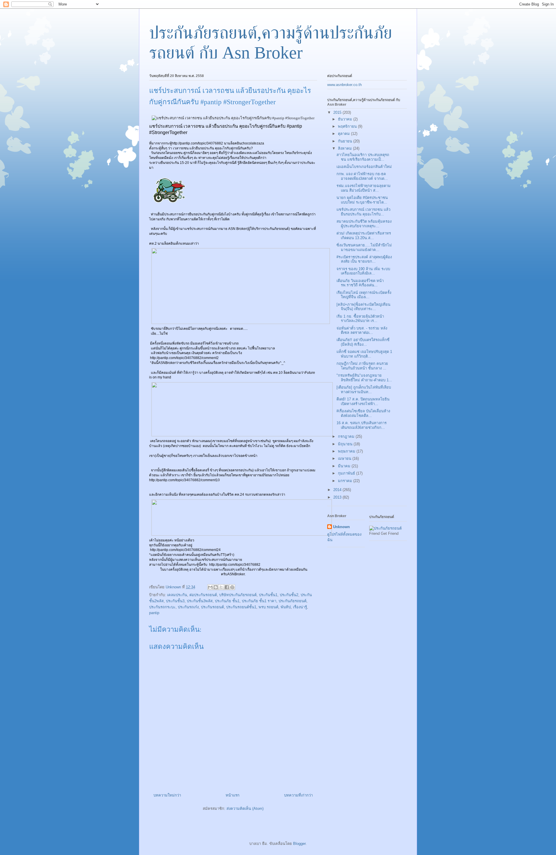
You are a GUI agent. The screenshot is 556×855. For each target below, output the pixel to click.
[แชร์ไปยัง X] (221, 587)
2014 (338, 490)
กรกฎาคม (347, 436)
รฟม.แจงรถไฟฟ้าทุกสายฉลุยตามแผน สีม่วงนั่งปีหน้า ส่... (363, 188)
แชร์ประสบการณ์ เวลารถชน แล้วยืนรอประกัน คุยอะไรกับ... (363, 211)
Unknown (341, 527)
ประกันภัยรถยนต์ (292, 601)
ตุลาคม (344, 133)
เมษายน (345, 458)
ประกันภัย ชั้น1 (227, 601)
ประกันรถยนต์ (212, 607)
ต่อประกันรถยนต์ (203, 595)
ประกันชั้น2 (289, 595)
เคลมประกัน (177, 595)
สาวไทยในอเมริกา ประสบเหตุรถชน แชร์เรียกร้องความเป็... (362, 157)
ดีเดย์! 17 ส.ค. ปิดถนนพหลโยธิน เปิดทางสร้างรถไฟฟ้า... (362, 401)
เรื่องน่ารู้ (300, 607)
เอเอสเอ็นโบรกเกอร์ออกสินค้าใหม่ (364, 166)
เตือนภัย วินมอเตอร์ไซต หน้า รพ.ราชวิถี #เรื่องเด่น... (360, 283)
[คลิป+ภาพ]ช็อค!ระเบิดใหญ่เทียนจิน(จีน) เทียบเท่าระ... (363, 306)
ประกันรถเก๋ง (188, 607)
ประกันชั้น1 (268, 595)
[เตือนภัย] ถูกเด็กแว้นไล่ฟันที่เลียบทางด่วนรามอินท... (363, 389)
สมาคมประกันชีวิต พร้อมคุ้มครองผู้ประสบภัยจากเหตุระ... (364, 223)
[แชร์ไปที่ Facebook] (227, 587)
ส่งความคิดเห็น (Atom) (245, 808)
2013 (338, 497)
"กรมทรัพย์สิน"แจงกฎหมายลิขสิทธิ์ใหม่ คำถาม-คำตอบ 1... (364, 377)
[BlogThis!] (216, 587)
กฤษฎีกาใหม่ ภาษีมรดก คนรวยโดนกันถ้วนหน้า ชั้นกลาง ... (362, 365)
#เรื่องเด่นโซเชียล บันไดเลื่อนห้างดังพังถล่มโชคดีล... (363, 413)
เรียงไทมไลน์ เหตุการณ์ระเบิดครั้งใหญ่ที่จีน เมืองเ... (363, 294)
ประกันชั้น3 (175, 601)
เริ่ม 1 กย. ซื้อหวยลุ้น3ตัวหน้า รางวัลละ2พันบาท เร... (360, 318)
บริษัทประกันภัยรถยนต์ (238, 595)
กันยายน (345, 141)
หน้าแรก (232, 795)
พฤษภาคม (347, 451)
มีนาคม (345, 466)
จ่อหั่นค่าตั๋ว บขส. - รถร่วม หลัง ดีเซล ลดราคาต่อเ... (361, 330)
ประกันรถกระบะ (162, 607)
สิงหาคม (345, 148)
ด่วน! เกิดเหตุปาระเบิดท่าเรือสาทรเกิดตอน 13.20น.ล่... (363, 235)
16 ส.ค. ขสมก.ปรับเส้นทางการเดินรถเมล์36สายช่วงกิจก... (361, 425)
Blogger (299, 843)
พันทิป (286, 607)
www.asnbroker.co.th (344, 85)
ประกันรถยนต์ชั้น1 (241, 607)
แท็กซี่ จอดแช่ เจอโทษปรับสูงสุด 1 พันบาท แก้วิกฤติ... (364, 353)
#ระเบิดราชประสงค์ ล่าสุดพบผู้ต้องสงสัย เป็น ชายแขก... (364, 259)
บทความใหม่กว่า (167, 795)
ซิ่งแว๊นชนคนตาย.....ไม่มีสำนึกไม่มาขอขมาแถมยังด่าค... (364, 247)
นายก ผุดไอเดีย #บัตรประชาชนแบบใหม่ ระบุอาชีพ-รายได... (362, 199)
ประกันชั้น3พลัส (200, 601)
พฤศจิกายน (348, 126)
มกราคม (345, 481)
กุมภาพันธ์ (347, 473)
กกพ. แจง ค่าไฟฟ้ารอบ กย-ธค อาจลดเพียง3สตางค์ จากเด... (362, 176)
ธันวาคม (345, 119)
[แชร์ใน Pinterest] (232, 587)
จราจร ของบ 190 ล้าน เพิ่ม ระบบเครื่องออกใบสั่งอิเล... (363, 271)
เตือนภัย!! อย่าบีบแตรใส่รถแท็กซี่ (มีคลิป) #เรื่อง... (362, 342)
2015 (338, 112)
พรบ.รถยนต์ (268, 607)
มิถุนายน (346, 444)
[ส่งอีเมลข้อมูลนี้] (210, 587)
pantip (154, 613)
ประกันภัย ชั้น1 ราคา (259, 601)
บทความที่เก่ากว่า (298, 795)
